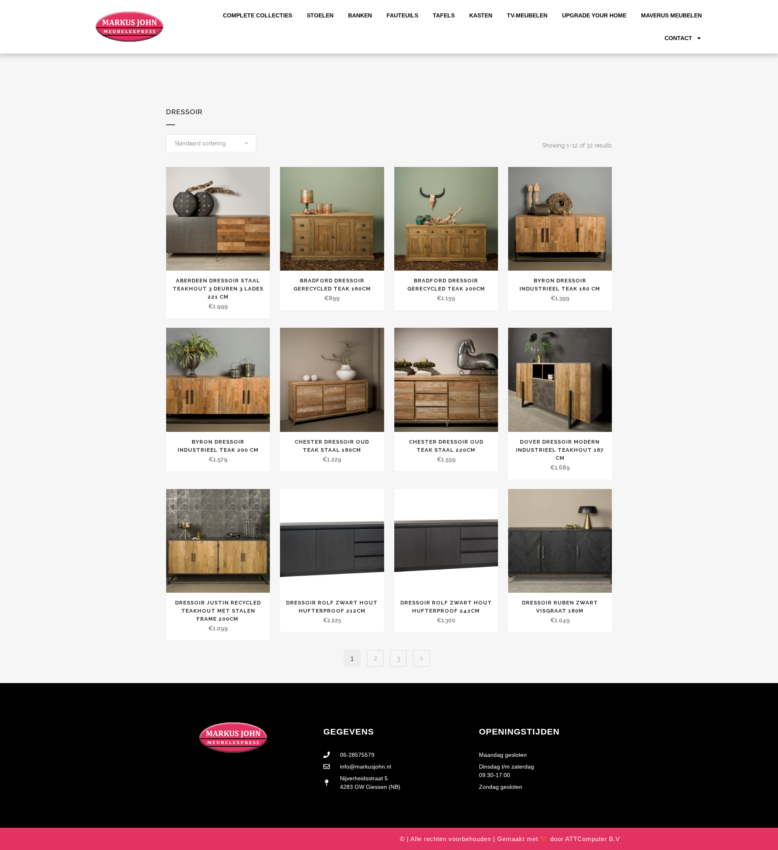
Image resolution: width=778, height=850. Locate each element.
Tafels (444, 15)
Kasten (480, 15)
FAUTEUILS (402, 15)
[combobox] (211, 143)
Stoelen (320, 15)
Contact (678, 38)
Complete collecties (257, 15)
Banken (360, 15)
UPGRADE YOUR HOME (594, 15)
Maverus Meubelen (671, 15)
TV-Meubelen (527, 15)
